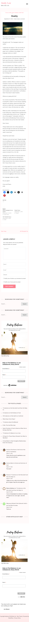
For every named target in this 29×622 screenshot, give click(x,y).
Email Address (6, 368)
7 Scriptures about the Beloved (10, 422)
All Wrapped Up (24, 231)
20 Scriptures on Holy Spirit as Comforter (13, 416)
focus (6, 12)
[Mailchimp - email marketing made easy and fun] (9, 384)
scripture (21, 12)
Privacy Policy (17, 618)
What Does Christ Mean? (9, 419)
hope (10, 12)
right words (15, 12)
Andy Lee (6, 3)
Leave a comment (21, 18)
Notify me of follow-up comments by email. (15, 278)
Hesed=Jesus (17, 210)
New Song (3, 231)
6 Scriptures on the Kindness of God (12, 412)
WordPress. (11, 618)
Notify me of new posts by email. (12, 282)
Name (4, 374)
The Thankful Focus (7, 216)
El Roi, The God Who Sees (9, 425)
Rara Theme (19, 616)
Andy (15, 18)
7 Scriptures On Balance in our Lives (12, 433)
